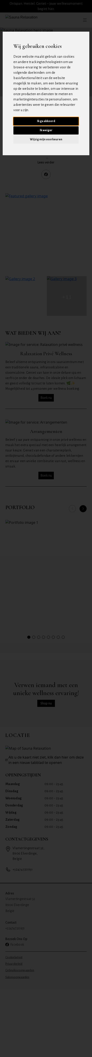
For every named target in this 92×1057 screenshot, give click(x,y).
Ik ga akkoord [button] (46, 121)
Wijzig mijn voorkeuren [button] (46, 139)
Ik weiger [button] (46, 130)
